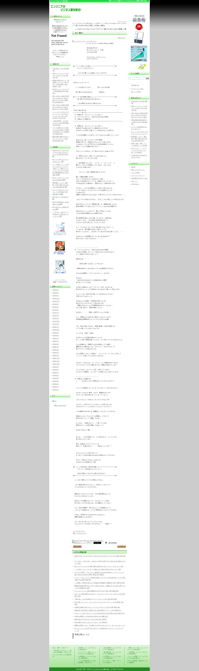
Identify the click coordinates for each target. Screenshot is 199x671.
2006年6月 (55, 341)
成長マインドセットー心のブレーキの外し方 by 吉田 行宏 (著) (139, 108)
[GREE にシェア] (80, 543)
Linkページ (134, 181)
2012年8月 (55, 310)
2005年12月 (55, 358)
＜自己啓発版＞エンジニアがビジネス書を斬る (111, 648)
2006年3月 (55, 350)
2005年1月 (55, 390)
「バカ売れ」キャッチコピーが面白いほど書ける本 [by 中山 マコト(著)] (97, 569)
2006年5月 (55, 344)
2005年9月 (55, 367)
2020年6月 (55, 290)
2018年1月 (55, 295)
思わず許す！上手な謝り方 (60, 197)
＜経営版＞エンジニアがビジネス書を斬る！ (86, 648)
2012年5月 (55, 315)
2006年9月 (55, 333)
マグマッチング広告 (137, 89)
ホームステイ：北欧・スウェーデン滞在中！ (111, 661)
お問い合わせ (135, 184)
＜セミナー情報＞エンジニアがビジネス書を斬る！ (137, 657)
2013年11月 (55, 301)
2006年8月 (55, 335)
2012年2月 (55, 318)
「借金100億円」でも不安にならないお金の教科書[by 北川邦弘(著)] (60, 123)
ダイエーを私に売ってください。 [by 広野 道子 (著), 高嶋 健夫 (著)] (60, 192)
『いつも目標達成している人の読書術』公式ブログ (86, 661)
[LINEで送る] (112, 543)
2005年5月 (55, 378)
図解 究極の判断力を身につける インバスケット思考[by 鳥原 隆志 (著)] (60, 139)
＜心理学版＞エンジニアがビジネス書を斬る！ (111, 657)
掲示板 (133, 167)
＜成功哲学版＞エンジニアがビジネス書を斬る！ (111, 653)
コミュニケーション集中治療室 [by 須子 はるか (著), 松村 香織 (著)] (96, 591)
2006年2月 (55, 352)
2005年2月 (55, 387)
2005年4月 (55, 381)
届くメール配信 (136, 91)
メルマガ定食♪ (135, 172)
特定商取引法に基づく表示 (139, 178)
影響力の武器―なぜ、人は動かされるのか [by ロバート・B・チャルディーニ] (99, 625)
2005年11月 (55, 361)
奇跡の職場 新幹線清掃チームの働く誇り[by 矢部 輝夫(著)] (139, 122)
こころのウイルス (91, 41)
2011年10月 (55, 321)
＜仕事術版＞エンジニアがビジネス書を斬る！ (86, 657)
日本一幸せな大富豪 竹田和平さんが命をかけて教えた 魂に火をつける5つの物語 (139, 115)
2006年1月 (55, 355)
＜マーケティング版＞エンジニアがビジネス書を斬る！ (86, 653)
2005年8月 (55, 370)
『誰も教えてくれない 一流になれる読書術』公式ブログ (62, 651)
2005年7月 (55, 372)
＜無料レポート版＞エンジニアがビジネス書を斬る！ (137, 648)
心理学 (75, 552)
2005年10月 (55, 364)
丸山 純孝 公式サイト (61, 648)
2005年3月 (55, 384)
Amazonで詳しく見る (93, 57)
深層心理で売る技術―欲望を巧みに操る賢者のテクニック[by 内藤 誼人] (97, 610)
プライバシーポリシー (138, 175)
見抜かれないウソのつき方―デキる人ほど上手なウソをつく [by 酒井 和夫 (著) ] (60, 152)
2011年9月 (55, 324)
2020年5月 (55, 293)
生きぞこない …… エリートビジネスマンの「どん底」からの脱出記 (139, 150)
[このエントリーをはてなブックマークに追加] (73, 543)
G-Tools (103, 57)
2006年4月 (55, 347)
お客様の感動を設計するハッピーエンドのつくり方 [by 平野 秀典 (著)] (97, 607)
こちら (62, 56)
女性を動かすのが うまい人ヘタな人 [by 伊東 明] (90, 622)
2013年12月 (55, 298)
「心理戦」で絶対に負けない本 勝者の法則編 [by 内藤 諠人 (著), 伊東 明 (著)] (99, 583)
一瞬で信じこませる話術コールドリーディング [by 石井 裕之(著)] (95, 599)
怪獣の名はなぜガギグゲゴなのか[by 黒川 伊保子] (90, 619)
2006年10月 (55, 330)
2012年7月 (55, 313)
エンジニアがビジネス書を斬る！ (100, 669)
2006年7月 (55, 338)
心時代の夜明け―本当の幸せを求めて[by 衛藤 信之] (91, 616)
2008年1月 (55, 327)
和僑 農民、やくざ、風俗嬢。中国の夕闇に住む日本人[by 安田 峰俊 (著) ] (139, 139)
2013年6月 (55, 304)
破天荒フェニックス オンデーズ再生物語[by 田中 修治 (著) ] (60, 91)
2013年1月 (55, 307)
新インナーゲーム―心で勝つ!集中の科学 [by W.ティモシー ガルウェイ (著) (98, 566)
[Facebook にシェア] (106, 543)
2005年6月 (55, 375)
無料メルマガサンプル (138, 170)
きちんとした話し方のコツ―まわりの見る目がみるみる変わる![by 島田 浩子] (99, 613)
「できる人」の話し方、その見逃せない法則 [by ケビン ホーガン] (60, 214)
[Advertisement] (99, 18)
